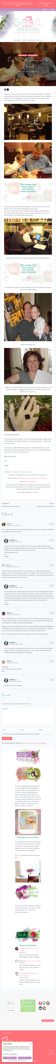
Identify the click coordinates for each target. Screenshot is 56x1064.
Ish (8, 565)
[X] (47, 9)
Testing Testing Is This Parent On (45, 505)
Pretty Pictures (32, 55)
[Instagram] (50, 9)
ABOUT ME (31, 40)
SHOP (24, 40)
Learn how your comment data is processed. (34, 743)
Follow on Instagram (47, 1020)
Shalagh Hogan (23, 948)
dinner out (24, 472)
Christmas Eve (8, 472)
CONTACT (39, 40)
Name (4, 729)
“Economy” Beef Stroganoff (32, 961)
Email (23, 729)
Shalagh (12, 540)
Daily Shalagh (22, 55)
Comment (5, 708)
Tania (8, 613)
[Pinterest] (53, 9)
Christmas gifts (16, 472)
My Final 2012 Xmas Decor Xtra (10, 505)
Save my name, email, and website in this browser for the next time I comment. (21, 734)
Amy (8, 523)
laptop (30, 472)
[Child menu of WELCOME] (17, 40)
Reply (51, 523)
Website (41, 729)
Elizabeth (21, 973)
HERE (18, 855)
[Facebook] (44, 9)
